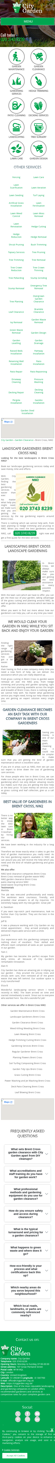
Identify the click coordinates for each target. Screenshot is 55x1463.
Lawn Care (16, 158)
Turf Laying (38, 195)
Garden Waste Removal (38, 321)
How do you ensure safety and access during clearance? (26, 1214)
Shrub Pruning (16, 244)
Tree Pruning (38, 252)
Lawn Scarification (16, 186)
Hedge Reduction (16, 235)
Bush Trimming (38, 244)
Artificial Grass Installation (16, 204)
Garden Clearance (38, 68)
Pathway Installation (38, 352)
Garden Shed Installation (27, 412)
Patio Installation (38, 362)
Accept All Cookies (16, 1455)
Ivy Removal (16, 322)
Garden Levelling (16, 342)
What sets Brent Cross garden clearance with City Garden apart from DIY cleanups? (25, 1154)
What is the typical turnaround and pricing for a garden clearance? (25, 1232)
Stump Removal (16, 288)
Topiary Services (16, 252)
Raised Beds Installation (16, 352)
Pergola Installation (16, 401)
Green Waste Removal (16, 331)
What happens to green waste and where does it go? (26, 1250)
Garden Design (39, 158)
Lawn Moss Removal (38, 215)
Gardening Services (16, 92)
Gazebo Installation (38, 401)
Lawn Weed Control (16, 215)
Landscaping (16, 136)
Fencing (16, 177)
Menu (28, 21)
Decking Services (38, 115)
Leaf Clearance (16, 312)
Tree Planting (16, 301)
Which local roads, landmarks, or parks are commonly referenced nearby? (25, 1310)
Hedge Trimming (38, 90)
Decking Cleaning (38, 391)
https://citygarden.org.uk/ (19, 1383)
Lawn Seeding (16, 195)
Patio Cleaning (17, 115)
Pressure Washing (38, 380)
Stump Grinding (39, 278)
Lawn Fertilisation (39, 204)
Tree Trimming (16, 260)
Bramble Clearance (39, 310)
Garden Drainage (38, 342)
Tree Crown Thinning (38, 269)
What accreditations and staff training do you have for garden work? (25, 1174)
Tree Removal (39, 260)
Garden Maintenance (16, 68)
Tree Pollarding (16, 278)
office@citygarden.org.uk (21, 1380)
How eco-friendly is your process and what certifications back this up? (26, 1270)
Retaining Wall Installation (16, 362)
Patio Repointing (38, 371)
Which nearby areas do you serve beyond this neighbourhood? (26, 1290)
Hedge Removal (39, 237)
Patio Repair (16, 371)
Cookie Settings (11, 1449)
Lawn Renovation (16, 225)
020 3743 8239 (13, 40)
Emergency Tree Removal (39, 287)
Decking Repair (16, 392)
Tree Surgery (38, 136)
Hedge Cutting (38, 226)
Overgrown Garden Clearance (38, 299)
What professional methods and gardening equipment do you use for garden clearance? (25, 1194)
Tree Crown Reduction (16, 269)
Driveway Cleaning (16, 380)
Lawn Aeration (38, 187)
